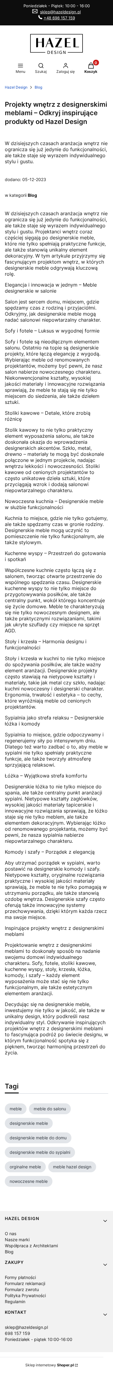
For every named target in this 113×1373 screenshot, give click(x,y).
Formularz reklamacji (25, 1283)
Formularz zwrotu (22, 1289)
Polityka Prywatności (25, 1295)
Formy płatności (20, 1277)
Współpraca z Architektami (31, 1245)
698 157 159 (17, 1333)
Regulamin (15, 1301)
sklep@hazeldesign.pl (60, 11)
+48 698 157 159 (59, 17)
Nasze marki (17, 1239)
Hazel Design (16, 87)
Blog (38, 87)
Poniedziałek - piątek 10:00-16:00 (38, 1339)
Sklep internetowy (49, 1365)
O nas (10, 1233)
